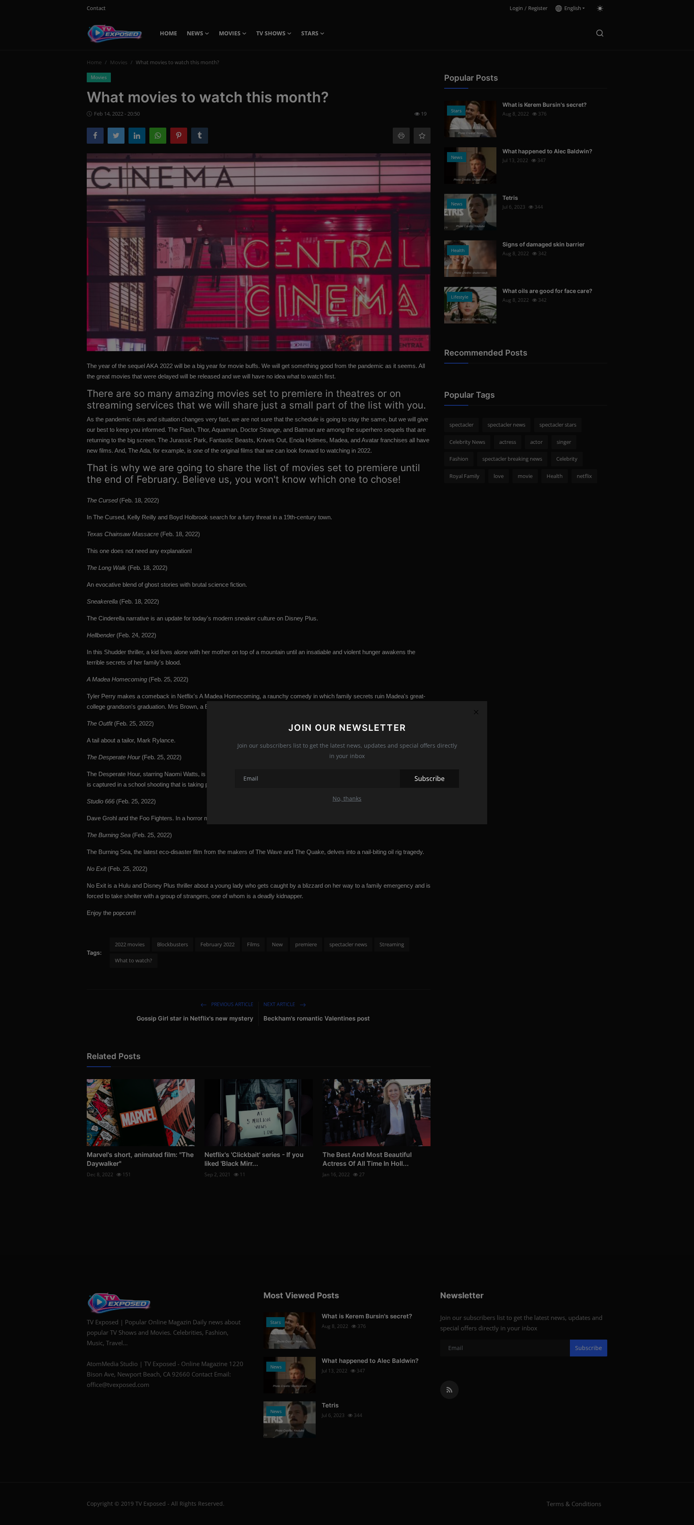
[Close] (476, 712)
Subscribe (429, 778)
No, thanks (347, 798)
